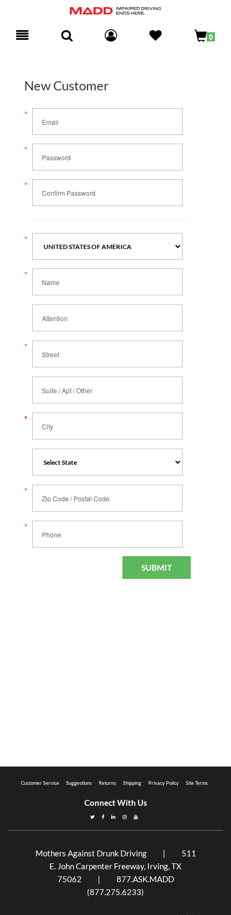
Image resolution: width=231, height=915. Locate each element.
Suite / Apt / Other (67, 390)
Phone (51, 534)
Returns (107, 783)
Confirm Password (69, 192)
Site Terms (197, 783)
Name (51, 282)
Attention (55, 318)
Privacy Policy (163, 783)
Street (50, 354)
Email (50, 121)
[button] (155, 36)
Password (56, 157)
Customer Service (40, 783)
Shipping (132, 783)
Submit (156, 567)
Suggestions (79, 783)
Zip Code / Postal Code (76, 498)
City (47, 426)
